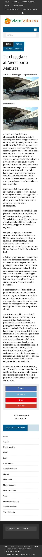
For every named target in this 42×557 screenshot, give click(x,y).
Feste (5, 458)
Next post (19, 418)
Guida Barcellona (10, 507)
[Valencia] (21, 21)
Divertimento (19, 5)
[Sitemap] (23, 13)
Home (7, 2)
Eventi (7, 5)
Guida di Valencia (11, 9)
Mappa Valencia (9, 485)
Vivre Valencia (9, 512)
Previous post (23, 415)
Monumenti (7, 480)
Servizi (19, 44)
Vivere (6, 496)
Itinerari (6, 474)
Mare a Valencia (9, 491)
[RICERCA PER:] (21, 35)
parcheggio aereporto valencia (24, 75)
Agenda (15, 2)
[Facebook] (19, 13)
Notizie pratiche (28, 2)
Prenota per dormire (29, 9)
